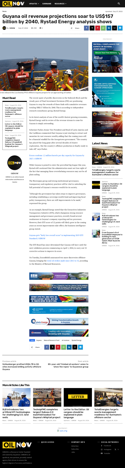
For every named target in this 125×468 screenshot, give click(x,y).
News (4, 11)
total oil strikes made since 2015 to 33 (63, 260)
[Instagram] (101, 449)
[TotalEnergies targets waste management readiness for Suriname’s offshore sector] (107, 155)
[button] (119, 3)
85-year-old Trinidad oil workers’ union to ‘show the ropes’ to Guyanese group (68, 365)
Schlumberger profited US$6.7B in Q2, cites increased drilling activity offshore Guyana (21, 367)
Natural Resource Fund (51, 340)
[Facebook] (86, 28)
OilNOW (12, 28)
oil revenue (65, 340)
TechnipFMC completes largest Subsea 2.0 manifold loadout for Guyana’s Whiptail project (13, 142)
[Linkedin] (108, 28)
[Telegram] (120, 28)
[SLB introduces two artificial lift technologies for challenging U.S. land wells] (96, 217)
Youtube (107, 453)
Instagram (107, 449)
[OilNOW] (4, 28)
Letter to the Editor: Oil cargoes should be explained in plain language (14, 127)
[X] (92, 28)
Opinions (8, 121)
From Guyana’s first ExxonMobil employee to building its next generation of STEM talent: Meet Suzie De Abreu (112, 238)
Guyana (39, 340)
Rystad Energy (76, 340)
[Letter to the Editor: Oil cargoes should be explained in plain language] (96, 185)
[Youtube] (101, 453)
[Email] (114, 28)
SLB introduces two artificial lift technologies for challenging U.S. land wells (111, 220)
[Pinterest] (97, 28)
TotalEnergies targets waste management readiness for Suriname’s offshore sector (14, 112)
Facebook (107, 445)
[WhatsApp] (103, 28)
